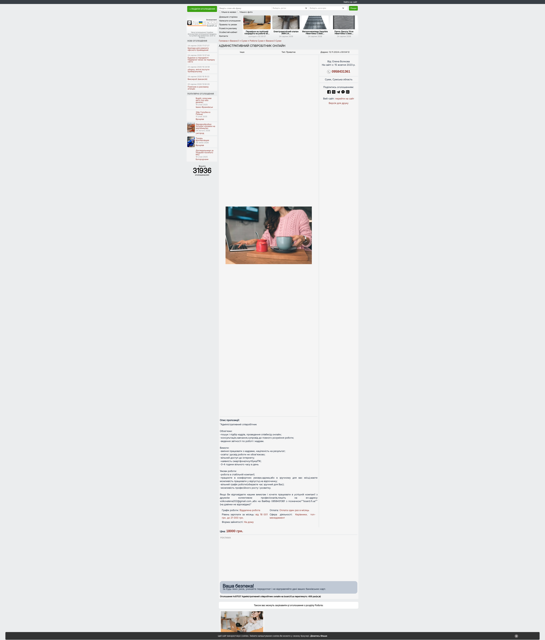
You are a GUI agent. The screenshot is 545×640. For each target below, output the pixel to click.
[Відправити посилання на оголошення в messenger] (343, 92)
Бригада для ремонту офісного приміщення (198, 49)
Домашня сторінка (228, 17)
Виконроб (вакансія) (197, 79)
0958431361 (341, 71)
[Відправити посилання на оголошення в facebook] (329, 92)
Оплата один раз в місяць (294, 510)
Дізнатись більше (318, 636)
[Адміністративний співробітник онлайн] (268, 235)
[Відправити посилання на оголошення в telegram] (338, 92)
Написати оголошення (230, 20)
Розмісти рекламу (228, 28)
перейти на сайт (344, 98)
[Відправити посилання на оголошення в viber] (333, 92)
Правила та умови (228, 24)
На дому (249, 522)
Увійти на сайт (350, 2)
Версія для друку (338, 103)
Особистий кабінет (228, 32)
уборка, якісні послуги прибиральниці (198, 70)
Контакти (223, 36)
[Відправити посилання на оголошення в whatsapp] (347, 92)
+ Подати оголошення (202, 9)
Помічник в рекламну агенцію (198, 88)
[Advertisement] (289, 559)
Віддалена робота (250, 510)
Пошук (353, 8)
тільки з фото (246, 12)
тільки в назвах (228, 12)
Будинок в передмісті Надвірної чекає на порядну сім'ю (201, 59)
